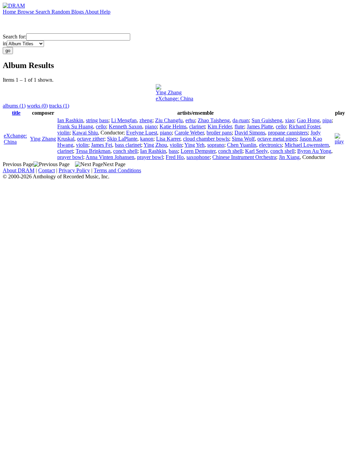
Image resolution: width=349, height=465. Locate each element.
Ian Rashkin (70, 120)
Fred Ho (175, 157)
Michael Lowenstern (307, 145)
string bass (97, 120)
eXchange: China (174, 98)
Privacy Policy (74, 170)
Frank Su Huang (75, 126)
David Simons (249, 132)
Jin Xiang (289, 157)
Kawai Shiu (85, 132)
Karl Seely (256, 151)
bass (173, 151)
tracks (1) (59, 106)
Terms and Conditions (117, 170)
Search (43, 12)
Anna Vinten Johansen (110, 157)
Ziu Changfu (169, 120)
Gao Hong (308, 120)
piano (151, 126)
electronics (270, 145)
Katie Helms (173, 126)
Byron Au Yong (314, 151)
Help (105, 12)
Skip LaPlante (122, 139)
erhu (190, 120)
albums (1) (14, 106)
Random (61, 12)
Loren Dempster (198, 151)
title (16, 113)
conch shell (125, 151)
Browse (26, 12)
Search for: (14, 36)
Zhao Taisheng (214, 120)
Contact (46, 170)
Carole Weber (189, 132)
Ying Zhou (155, 145)
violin (63, 132)
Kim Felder (220, 126)
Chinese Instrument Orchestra (244, 157)
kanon (146, 139)
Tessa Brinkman (93, 151)
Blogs (78, 12)
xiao (289, 120)
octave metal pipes (277, 139)
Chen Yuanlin (241, 145)
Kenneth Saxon (125, 126)
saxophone (198, 157)
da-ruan (240, 120)
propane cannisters (288, 132)
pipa (327, 120)
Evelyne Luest (141, 132)
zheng (145, 120)
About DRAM (18, 170)
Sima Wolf (243, 139)
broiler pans (219, 132)
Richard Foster (304, 126)
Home (10, 12)
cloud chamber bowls (206, 139)
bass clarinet (128, 145)
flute (239, 126)
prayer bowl (70, 157)
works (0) (37, 106)
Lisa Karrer (168, 139)
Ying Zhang (169, 92)
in (5, 43)
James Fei (101, 145)
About (92, 12)
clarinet (197, 126)
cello (101, 126)
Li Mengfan (124, 120)
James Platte (260, 126)
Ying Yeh (194, 145)
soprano (215, 145)
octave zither (90, 139)
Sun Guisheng (267, 120)
